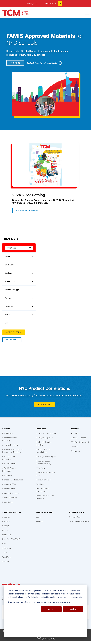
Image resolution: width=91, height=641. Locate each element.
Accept (51, 609)
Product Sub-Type (12, 290)
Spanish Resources (10, 493)
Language (9, 306)
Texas (4, 552)
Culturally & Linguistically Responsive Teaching (12, 450)
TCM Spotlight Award (80, 442)
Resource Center (43, 480)
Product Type (10, 281)
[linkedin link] (44, 638)
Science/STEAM (9, 484)
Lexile (7, 323)
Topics (7, 257)
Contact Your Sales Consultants (42, 63)
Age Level (8, 273)
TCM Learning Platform (79, 521)
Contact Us (75, 451)
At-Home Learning (10, 445)
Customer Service (78, 438)
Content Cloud (75, 517)
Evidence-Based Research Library (43, 462)
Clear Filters (12, 340)
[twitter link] (53, 638)
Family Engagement (44, 438)
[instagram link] (48, 638)
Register (39, 521)
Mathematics (8, 475)
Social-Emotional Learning (9, 439)
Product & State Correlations (43, 450)
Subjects (6, 429)
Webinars (40, 484)
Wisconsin (6, 561)
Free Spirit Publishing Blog (45, 473)
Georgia (5, 526)
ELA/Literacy (7, 433)
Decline (73, 609)
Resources (41, 429)
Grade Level (9, 265)
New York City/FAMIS (11, 539)
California (6, 521)
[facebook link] (39, 638)
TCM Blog (40, 468)
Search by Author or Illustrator (45, 497)
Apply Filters (13, 332)
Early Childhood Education (9, 457)
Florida (5, 530)
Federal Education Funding (44, 443)
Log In (38, 517)
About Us (75, 429)
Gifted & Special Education (9, 469)
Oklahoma (6, 548)
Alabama (6, 517)
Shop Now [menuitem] (49, 3)
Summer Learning (10, 498)
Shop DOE (15, 63)
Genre (7, 315)
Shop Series (7, 502)
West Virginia (8, 557)
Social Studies (8, 489)
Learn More (44, 405)
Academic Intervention (46, 433)
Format (8, 298)
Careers (74, 447)
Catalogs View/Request (46, 456)
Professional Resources (12, 480)
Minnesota (6, 535)
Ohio (4, 544)
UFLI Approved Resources (42, 490)
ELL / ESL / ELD (9, 464)
